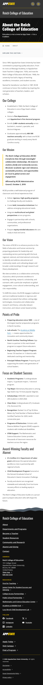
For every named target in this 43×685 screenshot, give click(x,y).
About (5, 524)
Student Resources (11, 538)
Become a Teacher (10, 533)
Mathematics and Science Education (19, 602)
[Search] (33, 4)
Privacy (7, 677)
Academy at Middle (12, 606)
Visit (8, 646)
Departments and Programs (14, 529)
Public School (12, 598)
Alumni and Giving (10, 547)
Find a (9, 650)
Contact (6, 551)
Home (7, 46)
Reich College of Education (18, 13)
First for (9, 583)
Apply (8, 641)
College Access (13, 594)
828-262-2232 (8, 575)
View (6, 572)
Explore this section (11, 53)
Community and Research (14, 542)
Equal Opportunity (11, 673)
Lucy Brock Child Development (16, 610)
